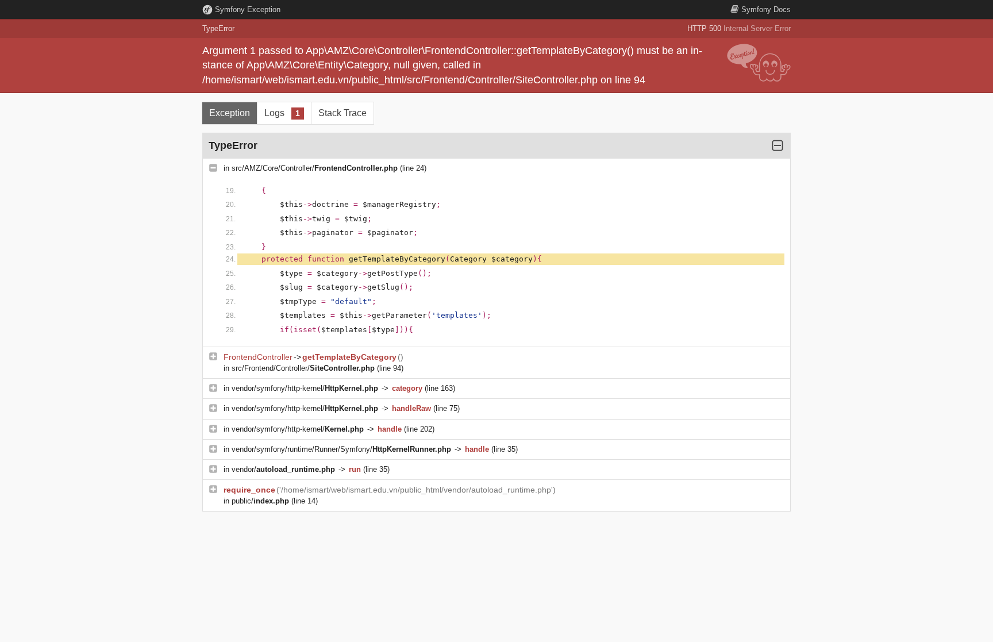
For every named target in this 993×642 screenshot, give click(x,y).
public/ (260, 501)
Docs (766, 9)
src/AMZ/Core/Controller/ (315, 168)
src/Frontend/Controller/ (303, 368)
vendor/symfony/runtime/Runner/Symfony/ (341, 449)
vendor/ (283, 469)
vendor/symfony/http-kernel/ (305, 388)
